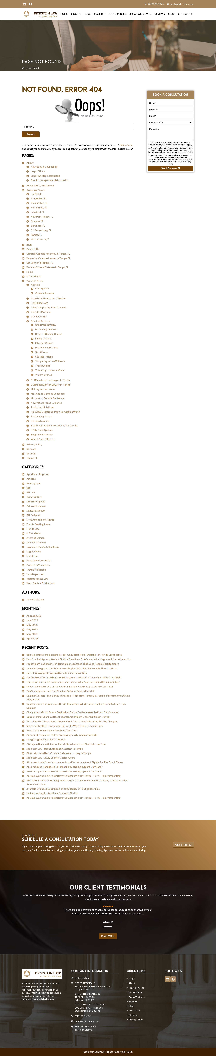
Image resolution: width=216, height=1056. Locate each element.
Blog (29, 244)
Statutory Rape (44, 356)
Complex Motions (41, 312)
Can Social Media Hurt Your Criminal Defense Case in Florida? (60, 691)
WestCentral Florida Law (40, 583)
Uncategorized (35, 574)
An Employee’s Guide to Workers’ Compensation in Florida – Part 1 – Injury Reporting (73, 776)
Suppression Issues (42, 434)
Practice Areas (35, 281)
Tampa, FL (36, 234)
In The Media (33, 276)
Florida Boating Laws (38, 524)
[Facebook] (30, 4)
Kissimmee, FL (39, 207)
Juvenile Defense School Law (42, 547)
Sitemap (31, 453)
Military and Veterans (43, 389)
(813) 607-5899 (83, 1016)
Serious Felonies (40, 421)
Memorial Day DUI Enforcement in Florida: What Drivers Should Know (64, 726)
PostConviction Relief (38, 560)
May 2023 (32, 634)
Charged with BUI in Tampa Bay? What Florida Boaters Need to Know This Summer (72, 712)
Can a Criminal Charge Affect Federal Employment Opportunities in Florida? (68, 717)
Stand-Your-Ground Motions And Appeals (54, 425)
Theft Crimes (42, 365)
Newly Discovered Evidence (46, 403)
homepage (126, 145)
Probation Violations (42, 407)
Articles (31, 479)
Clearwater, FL (39, 203)
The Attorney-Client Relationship (49, 180)
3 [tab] (108, 926)
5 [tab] (112, 926)
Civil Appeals (42, 288)
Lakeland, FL (38, 212)
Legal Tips (32, 556)
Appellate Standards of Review (48, 298)
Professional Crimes (46, 347)
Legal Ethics (38, 171)
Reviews (31, 449)
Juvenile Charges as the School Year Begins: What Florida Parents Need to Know (71, 668)
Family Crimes (43, 338)
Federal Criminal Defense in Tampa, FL (47, 267)
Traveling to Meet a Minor (49, 370)
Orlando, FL (37, 221)
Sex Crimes (41, 352)
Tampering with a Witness (50, 361)
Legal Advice (33, 551)
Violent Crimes (43, 375)
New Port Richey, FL (42, 216)
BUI (28, 488)
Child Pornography (45, 325)
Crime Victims (39, 316)
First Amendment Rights (40, 519)
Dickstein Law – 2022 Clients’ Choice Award (50, 757)
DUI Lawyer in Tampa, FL (39, 262)
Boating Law (33, 483)
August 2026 (34, 615)
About (30, 163)
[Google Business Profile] (24, 4)
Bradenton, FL (39, 198)
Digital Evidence (35, 510)
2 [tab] (106, 926)
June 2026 (32, 620)
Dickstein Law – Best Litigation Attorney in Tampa (54, 748)
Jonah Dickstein (35, 599)
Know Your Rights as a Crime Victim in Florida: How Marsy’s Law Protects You (69, 686)
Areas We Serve (35, 190)
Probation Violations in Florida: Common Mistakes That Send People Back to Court (72, 664)
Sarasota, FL (38, 225)
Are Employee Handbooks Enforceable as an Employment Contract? (64, 767)
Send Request (169, 168)
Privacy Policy (34, 444)
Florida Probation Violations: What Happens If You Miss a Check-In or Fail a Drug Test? (74, 677)
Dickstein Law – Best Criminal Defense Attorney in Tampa (58, 753)
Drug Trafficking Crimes (48, 334)
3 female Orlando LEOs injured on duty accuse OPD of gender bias (63, 788)
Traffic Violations (36, 569)
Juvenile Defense (36, 542)
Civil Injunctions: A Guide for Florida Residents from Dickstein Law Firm (66, 744)
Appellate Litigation (37, 474)
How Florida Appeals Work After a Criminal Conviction (56, 673)
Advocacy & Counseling (44, 166)
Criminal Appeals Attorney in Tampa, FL (48, 253)
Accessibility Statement (40, 185)
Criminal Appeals (44, 293)
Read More (108, 936)
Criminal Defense (40, 321)
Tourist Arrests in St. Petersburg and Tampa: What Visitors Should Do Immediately (73, 682)
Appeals (35, 284)
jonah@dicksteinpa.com (182, 4)
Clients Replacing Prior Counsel (48, 307)
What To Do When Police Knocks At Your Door (51, 730)
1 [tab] (104, 926)
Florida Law (32, 528)
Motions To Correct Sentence (48, 393)
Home (29, 272)
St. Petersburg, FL (41, 230)
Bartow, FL (37, 194)
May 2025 (32, 629)
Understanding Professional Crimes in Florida (52, 793)
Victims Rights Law (37, 578)
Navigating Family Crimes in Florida (46, 739)
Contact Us (32, 249)
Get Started (183, 844)
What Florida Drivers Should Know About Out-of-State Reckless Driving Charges (71, 721)
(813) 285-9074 (156, 4)
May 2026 (32, 625)
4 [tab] (110, 926)
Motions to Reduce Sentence (47, 398)
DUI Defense (33, 515)
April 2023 (32, 638)
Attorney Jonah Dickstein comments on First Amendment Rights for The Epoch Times (74, 762)
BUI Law (30, 492)
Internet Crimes (44, 343)
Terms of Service (179, 145)
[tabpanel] (108, 914)
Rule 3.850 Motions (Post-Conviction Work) (55, 412)
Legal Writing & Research (45, 175)
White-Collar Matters (43, 439)
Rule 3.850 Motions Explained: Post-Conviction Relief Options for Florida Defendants (74, 654)
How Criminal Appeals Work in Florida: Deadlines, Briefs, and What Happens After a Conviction (78, 659)
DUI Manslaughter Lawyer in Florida (50, 380)
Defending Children (46, 329)
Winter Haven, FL (40, 239)
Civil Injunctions (39, 303)
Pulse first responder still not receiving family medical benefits (61, 735)
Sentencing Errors (41, 416)
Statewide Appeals (42, 430)
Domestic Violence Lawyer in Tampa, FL (48, 258)
